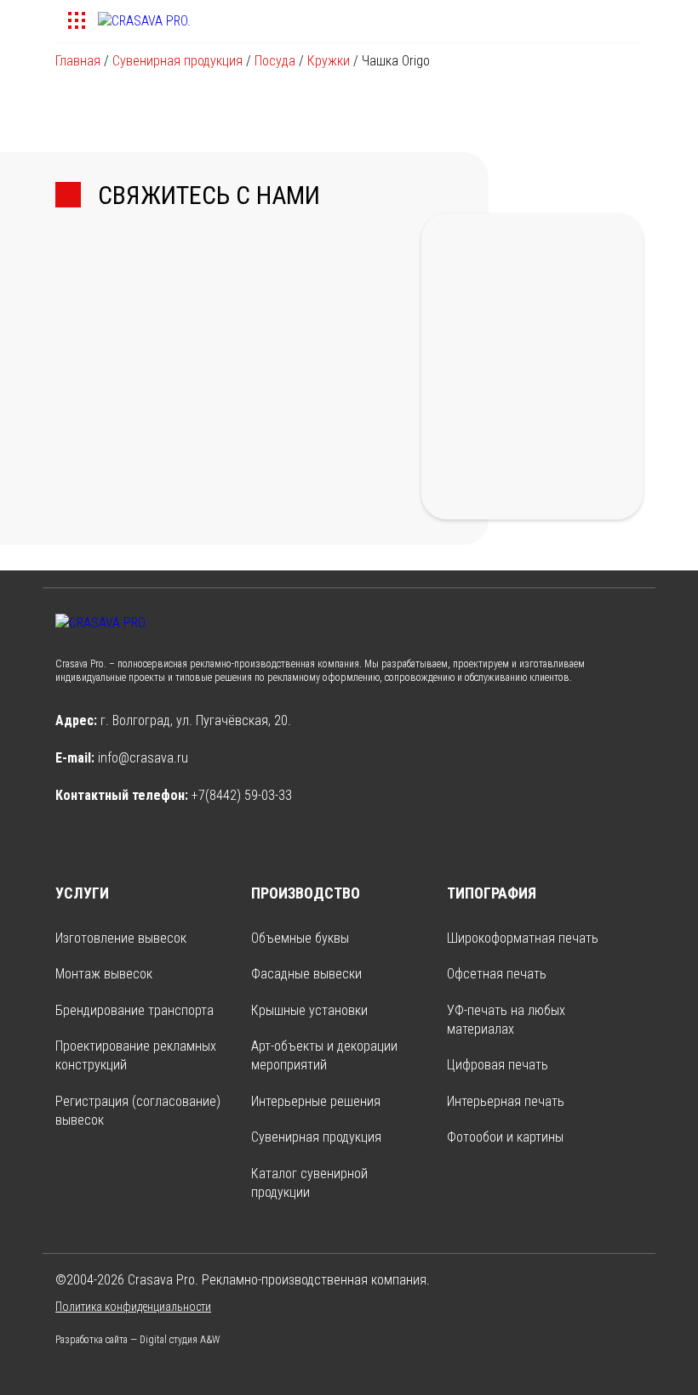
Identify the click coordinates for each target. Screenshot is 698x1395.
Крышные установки (309, 1010)
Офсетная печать (496, 974)
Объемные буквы (300, 938)
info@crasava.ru (143, 758)
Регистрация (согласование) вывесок (137, 1110)
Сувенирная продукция (177, 61)
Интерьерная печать (505, 1101)
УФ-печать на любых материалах (506, 1019)
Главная (77, 61)
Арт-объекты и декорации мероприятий (324, 1055)
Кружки (328, 61)
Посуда (275, 61)
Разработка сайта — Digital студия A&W (137, 1340)
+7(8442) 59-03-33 (242, 795)
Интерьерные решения (315, 1101)
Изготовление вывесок (120, 938)
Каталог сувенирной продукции (309, 1182)
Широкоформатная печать (522, 938)
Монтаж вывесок (103, 974)
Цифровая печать (497, 1065)
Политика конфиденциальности (133, 1306)
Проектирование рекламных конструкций (135, 1055)
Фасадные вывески (306, 974)
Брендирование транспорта (134, 1010)
